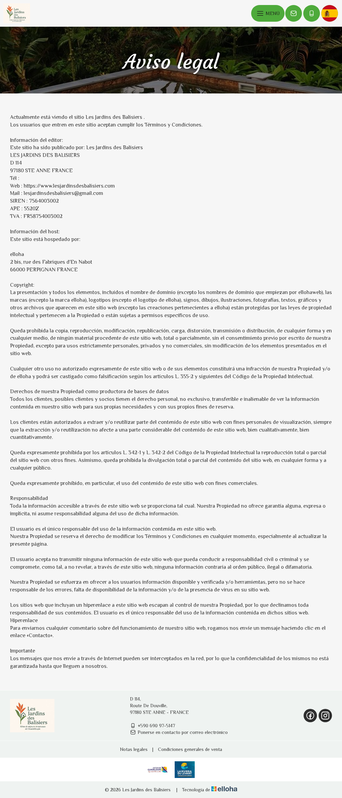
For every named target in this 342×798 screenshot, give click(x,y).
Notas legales (134, 749)
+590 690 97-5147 (156, 725)
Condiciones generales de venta (190, 749)
